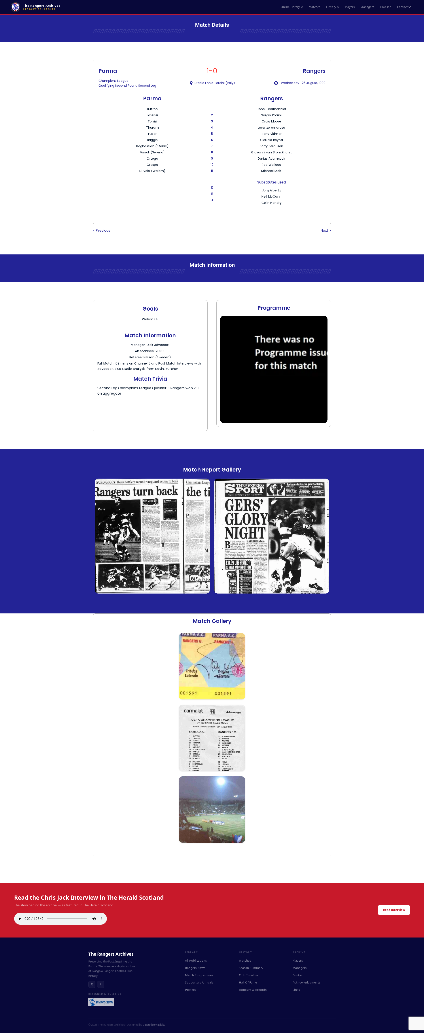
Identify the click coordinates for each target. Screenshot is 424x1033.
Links (296, 990)
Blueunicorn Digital (154, 1025)
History (331, 7)
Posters (190, 990)
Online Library (290, 7)
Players (350, 7)
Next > (325, 230)
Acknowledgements (306, 982)
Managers (367, 7)
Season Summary (251, 968)
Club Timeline (248, 975)
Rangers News (195, 968)
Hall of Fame (248, 982)
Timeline (385, 7)
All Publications (196, 960)
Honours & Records (253, 990)
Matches (314, 7)
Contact (402, 7)
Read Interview (394, 910)
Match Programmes (199, 975)
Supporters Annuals (199, 982)
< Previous (101, 230)
